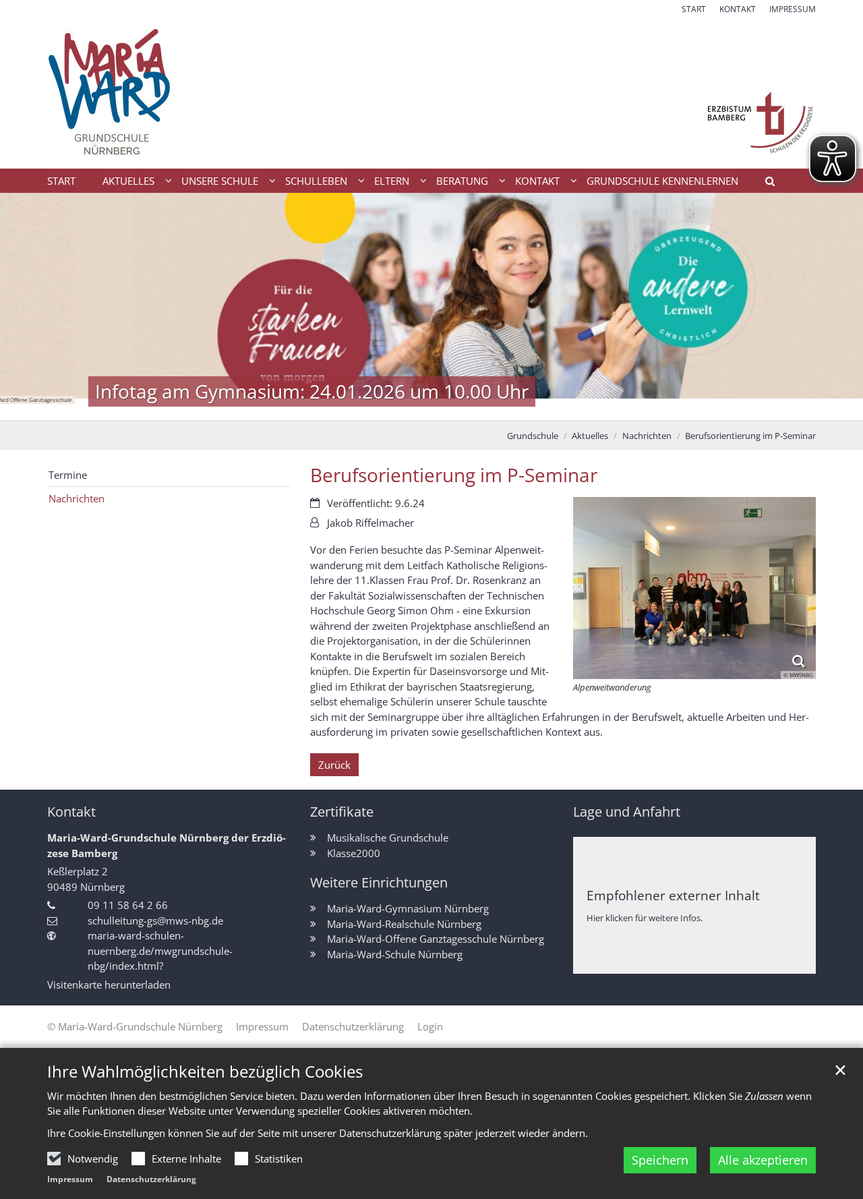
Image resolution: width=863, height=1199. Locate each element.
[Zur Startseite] (431, 92)
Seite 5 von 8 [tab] (444, 407)
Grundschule (532, 436)
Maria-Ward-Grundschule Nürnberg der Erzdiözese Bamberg (166, 845)
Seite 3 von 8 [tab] (396, 407)
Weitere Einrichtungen (379, 882)
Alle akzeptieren (763, 1160)
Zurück (334, 764)
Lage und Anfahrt (626, 811)
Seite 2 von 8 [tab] (373, 407)
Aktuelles (590, 436)
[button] (765, 183)
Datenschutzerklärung (151, 1179)
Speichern (660, 1160)
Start (61, 180)
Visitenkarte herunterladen (109, 984)
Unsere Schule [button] (219, 180)
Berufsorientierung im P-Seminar (750, 436)
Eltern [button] (391, 180)
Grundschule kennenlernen (662, 180)
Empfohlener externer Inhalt (673, 895)
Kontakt (71, 811)
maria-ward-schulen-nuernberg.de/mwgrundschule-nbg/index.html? (160, 950)
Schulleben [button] (316, 180)
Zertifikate (342, 811)
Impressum (70, 1179)
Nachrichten (647, 436)
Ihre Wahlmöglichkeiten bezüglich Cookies (205, 1071)
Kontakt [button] (537, 180)
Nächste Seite (836, 306)
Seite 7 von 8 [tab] (491, 407)
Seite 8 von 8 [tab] (514, 407)
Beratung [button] (462, 180)
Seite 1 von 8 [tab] (349, 407)
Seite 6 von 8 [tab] (467, 407)
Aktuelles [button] (128, 180)
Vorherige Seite (26, 306)
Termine (68, 474)
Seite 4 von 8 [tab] (420, 407)
